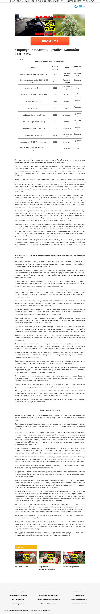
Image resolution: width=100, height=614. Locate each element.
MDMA (12, 1)
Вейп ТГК (78, 1)
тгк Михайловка (78, 595)
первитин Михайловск (79, 599)
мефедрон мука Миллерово (48, 595)
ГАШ (44, 1)
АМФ (63, 1)
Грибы (85, 1)
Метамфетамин (53, 1)
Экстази (26, 1)
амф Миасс (48, 591)
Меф (32, 1)
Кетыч (18, 1)
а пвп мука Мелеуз (18, 599)
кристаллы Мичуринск (79, 604)
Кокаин (38, 1)
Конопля (69, 1)
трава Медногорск (18, 591)
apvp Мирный (79, 591)
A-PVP (91, 1)
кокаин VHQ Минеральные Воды (49, 599)
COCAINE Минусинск (48, 604)
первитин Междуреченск (18, 595)
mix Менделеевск (18, 604)
